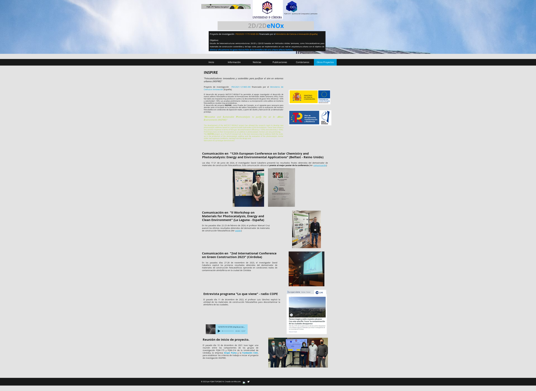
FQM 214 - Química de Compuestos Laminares (300, 14)
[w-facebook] (244, 383)
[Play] (219, 331)
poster (238, 230)
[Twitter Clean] (248, 381)
